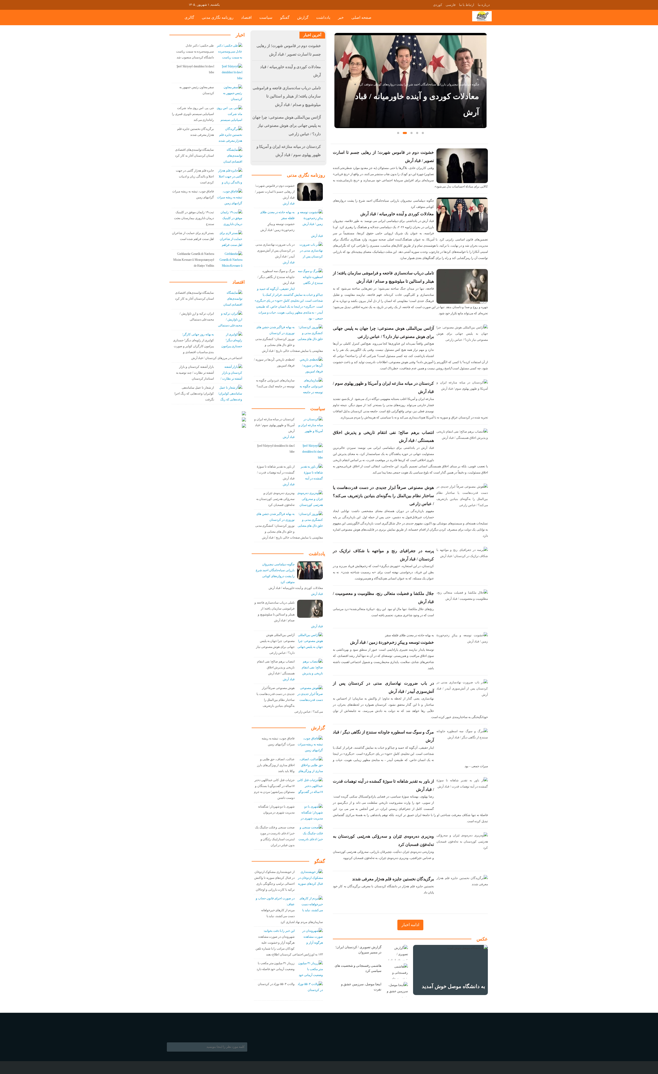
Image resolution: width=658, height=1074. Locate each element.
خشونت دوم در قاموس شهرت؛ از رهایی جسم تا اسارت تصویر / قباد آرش (275, 191)
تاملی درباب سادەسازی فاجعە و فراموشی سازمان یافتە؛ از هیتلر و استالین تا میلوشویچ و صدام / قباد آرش (417, 96)
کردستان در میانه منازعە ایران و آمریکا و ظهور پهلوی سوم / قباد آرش (274, 425)
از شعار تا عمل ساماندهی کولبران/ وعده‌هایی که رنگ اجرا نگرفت (194, 393)
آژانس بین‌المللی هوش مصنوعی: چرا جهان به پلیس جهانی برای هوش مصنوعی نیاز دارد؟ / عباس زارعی (286, 125)
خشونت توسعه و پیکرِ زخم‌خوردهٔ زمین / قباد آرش (392, 642)
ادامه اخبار (410, 925)
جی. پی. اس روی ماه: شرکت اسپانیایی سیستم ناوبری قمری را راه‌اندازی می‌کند (193, 114)
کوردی (437, 5)
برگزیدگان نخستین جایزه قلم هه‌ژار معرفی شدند (393, 879)
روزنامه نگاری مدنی (217, 17)
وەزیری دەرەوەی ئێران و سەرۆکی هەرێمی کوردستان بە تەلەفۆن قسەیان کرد (275, 499)
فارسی (450, 5)
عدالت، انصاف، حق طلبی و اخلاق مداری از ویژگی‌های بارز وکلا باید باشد (276, 765)
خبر (341, 17)
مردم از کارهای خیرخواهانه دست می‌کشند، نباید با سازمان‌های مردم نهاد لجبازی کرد (292, 916)
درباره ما (484, 5)
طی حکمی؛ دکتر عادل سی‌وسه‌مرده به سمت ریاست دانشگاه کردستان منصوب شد (195, 51)
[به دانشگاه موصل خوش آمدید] (450, 970)
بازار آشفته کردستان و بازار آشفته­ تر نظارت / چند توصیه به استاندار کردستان (195, 372)
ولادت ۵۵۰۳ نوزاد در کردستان (276, 984)
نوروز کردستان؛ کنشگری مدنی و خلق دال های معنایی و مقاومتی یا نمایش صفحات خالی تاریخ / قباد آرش (289, 345)
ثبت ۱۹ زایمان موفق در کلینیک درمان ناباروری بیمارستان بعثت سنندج (194, 218)
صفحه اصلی (361, 17)
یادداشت (323, 17)
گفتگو (284, 17)
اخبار (240, 35)
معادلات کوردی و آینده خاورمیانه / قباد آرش (397, 214)
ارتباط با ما (466, 5)
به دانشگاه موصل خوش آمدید (453, 986)
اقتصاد (246, 17)
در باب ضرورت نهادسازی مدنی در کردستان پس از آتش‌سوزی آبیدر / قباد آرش (275, 250)
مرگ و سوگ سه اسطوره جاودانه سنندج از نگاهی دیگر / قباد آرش (276, 277)
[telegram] (169, 4)
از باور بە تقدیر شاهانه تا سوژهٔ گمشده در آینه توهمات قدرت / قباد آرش (276, 472)
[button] (398, 133)
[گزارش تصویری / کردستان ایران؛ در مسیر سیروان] (396, 952)
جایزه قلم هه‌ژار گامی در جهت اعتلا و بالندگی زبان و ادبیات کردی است (195, 176)
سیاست (265, 17)
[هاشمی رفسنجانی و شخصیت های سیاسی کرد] (396, 971)
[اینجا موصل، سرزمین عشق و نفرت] (396, 989)
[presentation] (338, 72)
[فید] (184, 4)
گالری (189, 17)
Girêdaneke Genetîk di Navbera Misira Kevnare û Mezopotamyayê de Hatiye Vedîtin (193, 259)
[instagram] (177, 4)
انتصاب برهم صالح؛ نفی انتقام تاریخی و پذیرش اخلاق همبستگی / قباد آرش (276, 667)
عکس (482, 939)
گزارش (302, 17)
